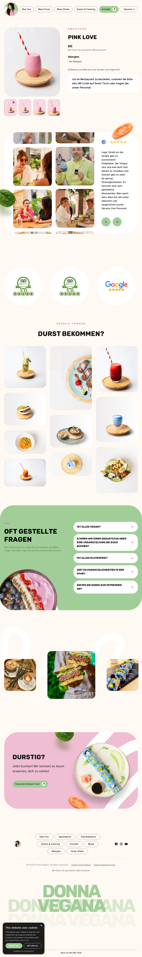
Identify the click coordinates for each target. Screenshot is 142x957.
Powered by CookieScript (23, 951)
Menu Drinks (63, 9)
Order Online (77, 851)
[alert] (23, 938)
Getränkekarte (88, 836)
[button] (129, 9)
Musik (91, 844)
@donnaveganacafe (118, 630)
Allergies (56, 851)
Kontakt (74, 844)
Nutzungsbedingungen (104, 864)
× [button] (41, 926)
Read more (24, 940)
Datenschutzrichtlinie (81, 864)
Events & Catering (86, 9)
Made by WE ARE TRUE (71, 953)
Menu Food (44, 9)
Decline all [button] (32, 946)
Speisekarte (65, 836)
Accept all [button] (14, 946)
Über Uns (26, 9)
